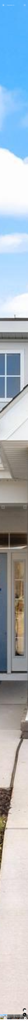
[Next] (25, 507)
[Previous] (3, 507)
